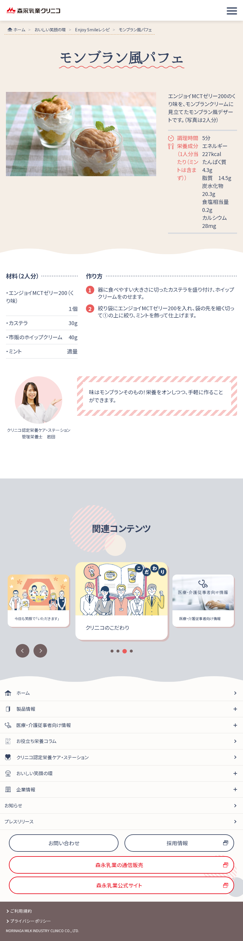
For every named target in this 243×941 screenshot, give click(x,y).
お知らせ (13, 805)
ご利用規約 (21, 911)
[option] (122, 601)
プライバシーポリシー (31, 921)
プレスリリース (18, 821)
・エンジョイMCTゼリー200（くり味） (39, 296)
